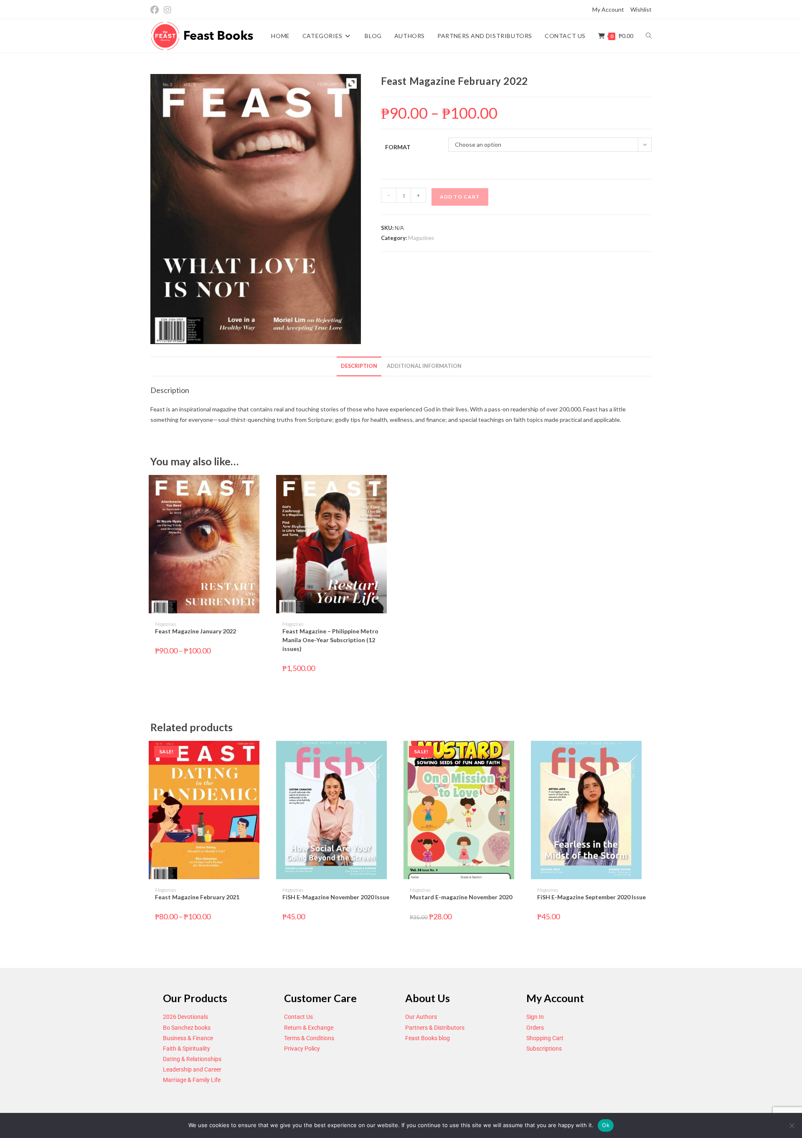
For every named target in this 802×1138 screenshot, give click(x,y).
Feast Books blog (427, 1038)
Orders (535, 1027)
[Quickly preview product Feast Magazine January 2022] (267, 489)
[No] (791, 1125)
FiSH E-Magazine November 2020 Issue (335, 897)
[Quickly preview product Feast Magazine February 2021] (267, 755)
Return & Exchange (308, 1027)
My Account (608, 9)
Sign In (535, 1016)
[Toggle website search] (649, 36)
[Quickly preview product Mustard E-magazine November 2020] (521, 755)
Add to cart (460, 197)
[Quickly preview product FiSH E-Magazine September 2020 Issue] (649, 755)
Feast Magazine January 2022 (195, 631)
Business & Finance (188, 1038)
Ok (605, 1125)
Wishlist (641, 9)
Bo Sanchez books (187, 1027)
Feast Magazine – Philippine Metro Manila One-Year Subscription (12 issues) (330, 640)
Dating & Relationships (192, 1059)
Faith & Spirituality (186, 1048)
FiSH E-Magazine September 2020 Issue (591, 897)
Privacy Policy (302, 1048)
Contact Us (298, 1016)
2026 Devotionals (185, 1016)
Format (398, 147)
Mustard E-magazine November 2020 (461, 897)
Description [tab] (359, 366)
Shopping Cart (544, 1038)
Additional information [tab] (424, 366)
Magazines (421, 238)
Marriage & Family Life (192, 1080)
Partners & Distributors (434, 1027)
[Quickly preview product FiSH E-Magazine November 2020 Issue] (394, 755)
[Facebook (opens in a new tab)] (155, 9)
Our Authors (421, 1016)
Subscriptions (544, 1048)
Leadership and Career (192, 1069)
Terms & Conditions (309, 1038)
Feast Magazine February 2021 (197, 897)
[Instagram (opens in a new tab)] (167, 9)
